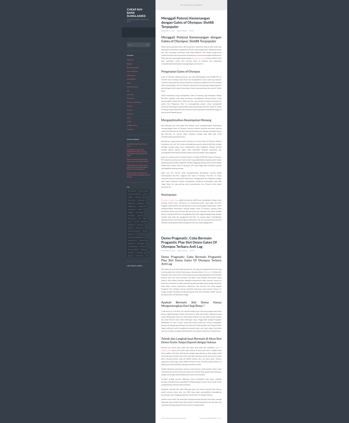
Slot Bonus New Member (134, 102)
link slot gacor (141, 200)
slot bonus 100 (140, 228)
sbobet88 (130, 212)
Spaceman (130, 255)
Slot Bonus (130, 228)
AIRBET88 (130, 60)
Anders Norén (211, 418)
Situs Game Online (132, 87)
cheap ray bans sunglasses (176, 418)
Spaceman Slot (139, 255)
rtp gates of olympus (199, 58)
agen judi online (132, 191)
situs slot (139, 215)
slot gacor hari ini (132, 240)
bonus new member (143, 191)
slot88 (129, 121)
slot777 (129, 118)
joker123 (145, 194)
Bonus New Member (133, 67)
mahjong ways (131, 75)
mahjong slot (131, 203)
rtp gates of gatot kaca (169, 200)
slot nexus (130, 110)
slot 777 (136, 221)
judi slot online (131, 200)
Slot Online (143, 246)
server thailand (139, 212)
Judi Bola (130, 197)
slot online (130, 114)
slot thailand (140, 252)
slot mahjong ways (133, 246)
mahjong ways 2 (132, 206)
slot (128, 91)
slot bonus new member (134, 231)
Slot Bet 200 (131, 225)
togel (147, 255)
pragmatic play (132, 209)
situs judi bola (131, 215)
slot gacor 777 (131, 234)
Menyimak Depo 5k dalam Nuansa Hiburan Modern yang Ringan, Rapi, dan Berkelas (138, 175)
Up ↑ (219, 418)
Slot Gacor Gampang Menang (135, 237)
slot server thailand (133, 249)
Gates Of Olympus (132, 71)
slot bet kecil (140, 225)
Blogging (129, 64)
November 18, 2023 (168, 250)
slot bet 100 (130, 98)
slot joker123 (131, 243)
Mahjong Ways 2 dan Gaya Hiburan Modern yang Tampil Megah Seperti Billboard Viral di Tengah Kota (137, 167)
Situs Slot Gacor (132, 218)
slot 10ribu (130, 94)
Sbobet (140, 209)
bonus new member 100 (134, 194)
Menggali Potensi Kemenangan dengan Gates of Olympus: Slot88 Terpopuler (187, 22)
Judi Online (138, 197)
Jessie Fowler (182, 31)
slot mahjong (140, 243)
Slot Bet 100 (144, 221)
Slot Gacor (145, 231)
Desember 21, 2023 (168, 31)
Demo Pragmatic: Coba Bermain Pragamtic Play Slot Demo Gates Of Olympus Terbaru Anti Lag (189, 242)
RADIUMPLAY (131, 79)
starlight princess (132, 125)
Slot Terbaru (131, 252)
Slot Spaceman (144, 249)
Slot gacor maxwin (144, 240)
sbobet (129, 83)
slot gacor (130, 106)
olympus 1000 (142, 206)
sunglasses (130, 129)
